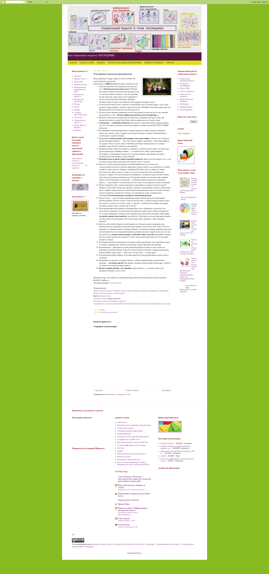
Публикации (184, 104)
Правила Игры (123, 504)
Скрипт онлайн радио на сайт (128, 527)
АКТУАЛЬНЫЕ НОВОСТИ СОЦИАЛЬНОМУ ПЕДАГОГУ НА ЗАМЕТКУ (80, 163)
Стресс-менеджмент (187, 91)
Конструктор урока (124, 457)
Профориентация (186, 107)
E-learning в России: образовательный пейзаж (133, 437)
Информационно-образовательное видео (80, 89)
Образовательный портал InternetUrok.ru (131, 454)
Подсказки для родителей (109, 312)
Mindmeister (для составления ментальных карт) (134, 425)
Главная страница (132, 390)
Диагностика (78, 82)
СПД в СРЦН (185, 88)
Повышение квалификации (185, 85)
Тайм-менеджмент (186, 110)
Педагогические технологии (128, 500)
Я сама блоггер (123, 525)
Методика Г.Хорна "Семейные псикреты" (109, 301)
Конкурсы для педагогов (79, 95)
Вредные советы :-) (80, 79)
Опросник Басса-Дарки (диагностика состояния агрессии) (188, 288)
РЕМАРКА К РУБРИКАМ (153, 63)
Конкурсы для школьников (79, 100)
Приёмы (77, 110)
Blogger (138, 553)
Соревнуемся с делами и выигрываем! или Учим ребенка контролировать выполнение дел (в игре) (131, 304)
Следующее (98, 390)
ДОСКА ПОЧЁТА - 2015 (126, 520)
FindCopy (120, 448)
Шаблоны (77, 130)
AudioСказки (121, 422)
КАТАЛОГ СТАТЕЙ (87, 63)
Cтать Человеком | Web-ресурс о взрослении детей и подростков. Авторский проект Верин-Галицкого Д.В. (134, 479)
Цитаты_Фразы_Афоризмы (80, 126)
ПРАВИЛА (101, 63)
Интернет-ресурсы (80, 85)
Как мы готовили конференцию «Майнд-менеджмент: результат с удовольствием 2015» (133, 463)
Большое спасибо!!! (167, 443)
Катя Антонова (115, 283)
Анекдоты (77, 76)
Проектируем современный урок (128, 460)
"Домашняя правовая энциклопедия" (130, 431)
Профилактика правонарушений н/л (187, 80)
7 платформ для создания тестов (128, 439)
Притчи (76, 107)
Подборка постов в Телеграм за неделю (131, 489)
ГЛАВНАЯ (73, 63)
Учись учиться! (124, 519)
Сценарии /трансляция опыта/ (80, 114)
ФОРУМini (170, 63)
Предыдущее (166, 390)
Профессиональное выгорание (186, 100)
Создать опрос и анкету (125, 428)
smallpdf (120, 451)
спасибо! (163, 456)
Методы (77, 104)
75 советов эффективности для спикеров (131, 445)
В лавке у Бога (105, 296)
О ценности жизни (100, 298)
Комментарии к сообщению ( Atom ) (118, 394)
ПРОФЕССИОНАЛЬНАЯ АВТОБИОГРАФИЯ (124, 63)
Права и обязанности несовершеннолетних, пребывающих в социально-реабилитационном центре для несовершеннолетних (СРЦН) (188, 270)
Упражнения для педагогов (80, 121)
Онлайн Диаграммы (124, 434)
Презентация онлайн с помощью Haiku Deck (132, 442)
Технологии (78, 118)
